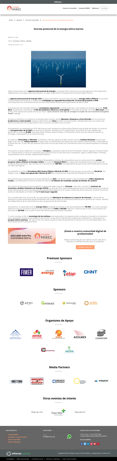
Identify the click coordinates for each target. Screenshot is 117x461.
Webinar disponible (14, 442)
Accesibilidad (11, 459)
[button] (85, 247)
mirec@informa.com (49, 437)
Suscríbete (104, 8)
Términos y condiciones (54, 459)
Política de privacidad (23, 459)
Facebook (16, 41)
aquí (99, 434)
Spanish (19, 20)
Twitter (22, 41)
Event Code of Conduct (69, 459)
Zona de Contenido (32, 20)
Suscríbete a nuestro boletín (17, 437)
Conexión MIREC (13, 434)
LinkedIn (28, 41)
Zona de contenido (14, 439)
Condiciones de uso (38, 459)
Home (11, 20)
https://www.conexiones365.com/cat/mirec (94, 436)
